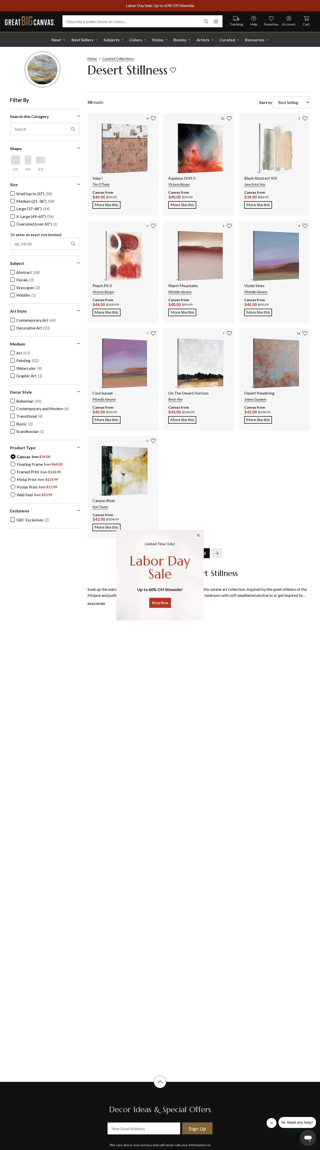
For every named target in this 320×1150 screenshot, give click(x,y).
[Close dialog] (198, 535)
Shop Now (160, 603)
